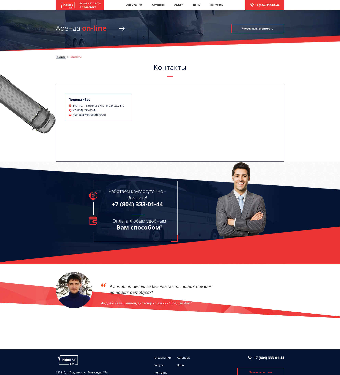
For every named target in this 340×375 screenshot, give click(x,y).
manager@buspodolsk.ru (89, 115)
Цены (196, 4)
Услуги (178, 4)
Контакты (217, 4)
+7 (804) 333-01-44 (267, 5)
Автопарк (158, 4)
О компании (134, 4)
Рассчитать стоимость (257, 28)
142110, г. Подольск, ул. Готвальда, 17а (98, 105)
